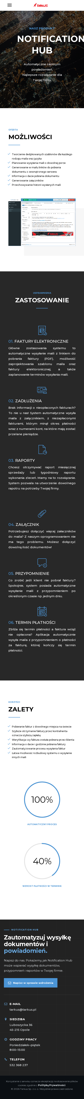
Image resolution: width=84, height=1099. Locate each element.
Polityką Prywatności (51, 1085)
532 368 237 (19, 1065)
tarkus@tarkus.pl (23, 1009)
